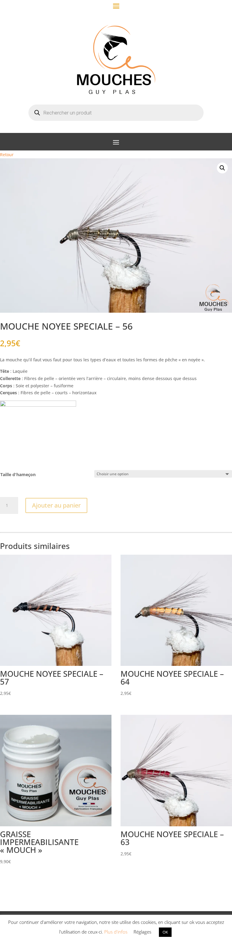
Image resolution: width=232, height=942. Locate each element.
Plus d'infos (115, 932)
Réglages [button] (142, 932)
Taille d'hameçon (18, 474)
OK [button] (165, 932)
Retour (7, 154)
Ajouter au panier (56, 505)
